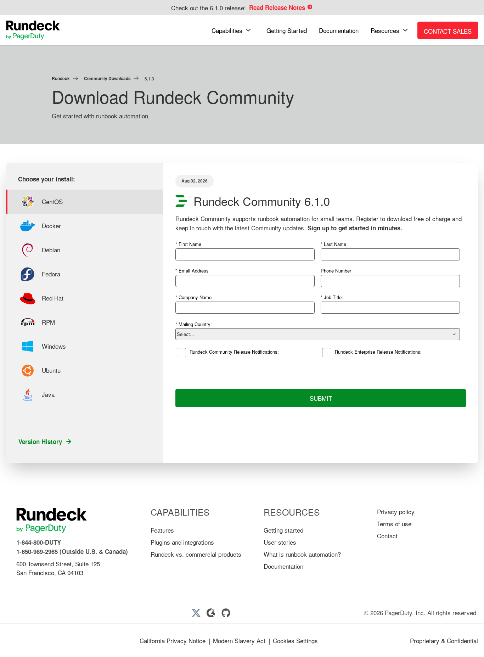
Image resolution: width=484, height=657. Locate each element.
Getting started (283, 530)
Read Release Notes (278, 7)
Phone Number (336, 270)
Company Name (193, 297)
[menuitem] (233, 30)
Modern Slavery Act (239, 640)
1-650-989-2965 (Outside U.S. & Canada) (72, 551)
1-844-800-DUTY (38, 542)
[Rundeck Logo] (33, 30)
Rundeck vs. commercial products (196, 554)
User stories (280, 542)
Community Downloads (107, 78)
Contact (387, 535)
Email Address (192, 270)
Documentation (283, 566)
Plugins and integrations (182, 542)
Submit (321, 398)
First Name (188, 244)
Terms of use (394, 523)
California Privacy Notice (173, 640)
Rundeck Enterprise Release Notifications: (378, 351)
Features (162, 530)
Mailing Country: (193, 324)
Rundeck (61, 78)
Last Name (333, 244)
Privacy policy (396, 511)
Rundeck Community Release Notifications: (234, 351)
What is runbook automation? (302, 554)
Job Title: (332, 297)
